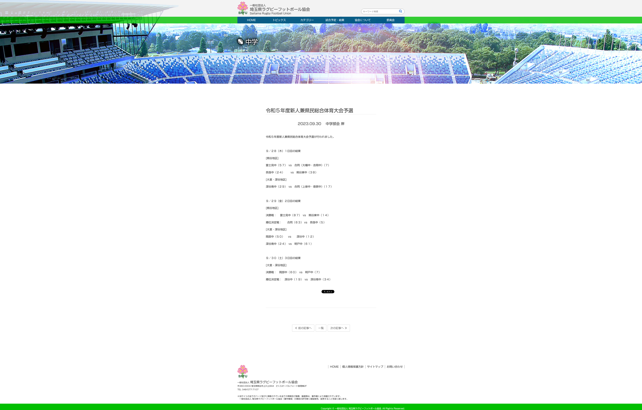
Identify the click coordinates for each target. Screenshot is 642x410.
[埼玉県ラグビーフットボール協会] (243, 8)
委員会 (391, 20)
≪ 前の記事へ (303, 328)
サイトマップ (375, 366)
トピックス (279, 20)
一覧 (321, 328)
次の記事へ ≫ (338, 328)
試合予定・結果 (335, 20)
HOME (251, 20)
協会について (363, 20)
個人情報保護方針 (353, 366)
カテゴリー (307, 20)
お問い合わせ (395, 366)
